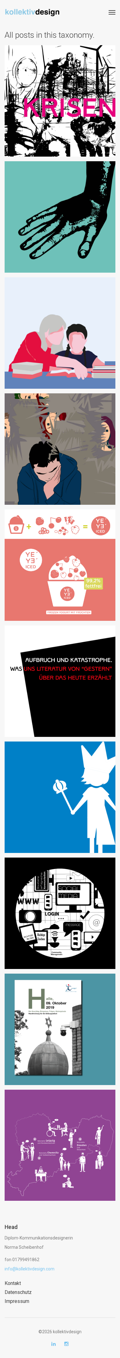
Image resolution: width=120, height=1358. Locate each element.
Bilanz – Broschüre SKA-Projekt (60, 1139)
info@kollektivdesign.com (29, 1268)
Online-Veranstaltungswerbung (60, 211)
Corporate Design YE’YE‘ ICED (60, 555)
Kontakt (13, 1283)
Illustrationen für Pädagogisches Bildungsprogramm (60, 327)
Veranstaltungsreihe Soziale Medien (60, 908)
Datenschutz (18, 1292)
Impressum (17, 1301)
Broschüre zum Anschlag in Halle (60, 1024)
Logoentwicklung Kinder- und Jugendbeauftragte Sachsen (60, 792)
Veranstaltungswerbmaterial (60, 95)
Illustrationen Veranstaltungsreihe (60, 676)
